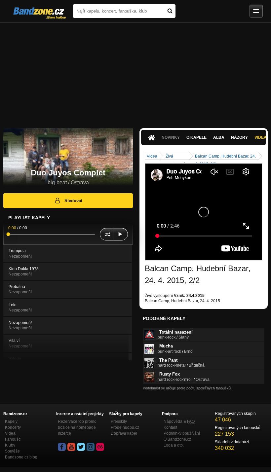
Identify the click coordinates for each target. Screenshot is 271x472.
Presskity (119, 421)
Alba (218, 137)
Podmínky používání (182, 433)
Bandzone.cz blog (21, 457)
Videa (152, 156)
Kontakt (170, 427)
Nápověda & (179, 421)
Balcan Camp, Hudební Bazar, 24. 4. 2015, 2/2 (225, 157)
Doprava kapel (124, 433)
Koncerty (13, 427)
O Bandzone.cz (177, 439)
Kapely (11, 421)
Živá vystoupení (175, 157)
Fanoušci (13, 439)
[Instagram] (91, 447)
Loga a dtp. (174, 445)
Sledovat (73, 200)
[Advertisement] (135, 72)
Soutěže (12, 451)
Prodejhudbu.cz (125, 427)
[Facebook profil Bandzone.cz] (62, 447)
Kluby (10, 445)
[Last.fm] (100, 447)
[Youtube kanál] (71, 447)
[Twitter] (81, 447)
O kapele (196, 137)
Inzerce (64, 433)
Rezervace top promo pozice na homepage (77, 424)
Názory (239, 137)
